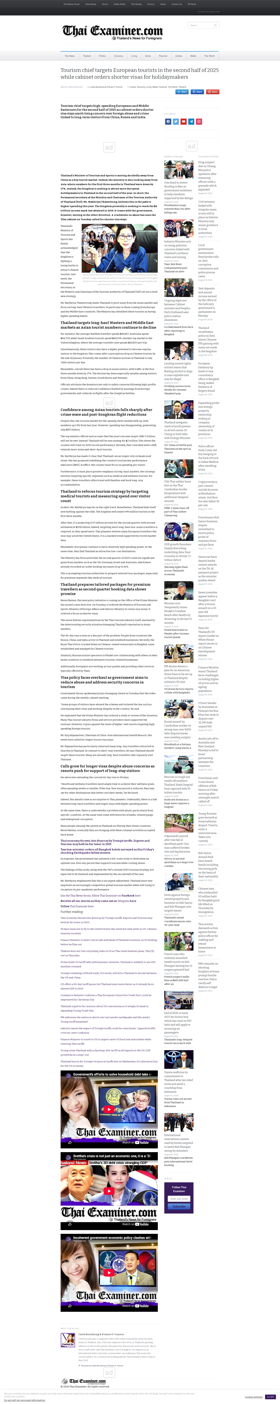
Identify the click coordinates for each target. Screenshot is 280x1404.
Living (134, 55)
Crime (148, 55)
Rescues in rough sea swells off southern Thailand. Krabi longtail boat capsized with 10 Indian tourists (178, 784)
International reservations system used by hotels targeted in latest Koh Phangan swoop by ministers (178, 1143)
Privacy (150, 4)
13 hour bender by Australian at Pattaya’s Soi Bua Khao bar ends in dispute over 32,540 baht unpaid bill (208, 715)
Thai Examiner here (77, 906)
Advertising (90, 4)
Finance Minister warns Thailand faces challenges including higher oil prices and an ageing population (208, 679)
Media (193, 55)
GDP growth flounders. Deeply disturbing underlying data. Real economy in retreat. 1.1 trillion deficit (178, 552)
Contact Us (177, 4)
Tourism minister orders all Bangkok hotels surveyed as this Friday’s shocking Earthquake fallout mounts (107, 851)
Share (199, 91)
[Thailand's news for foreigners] (113, 33)
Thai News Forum (72, 4)
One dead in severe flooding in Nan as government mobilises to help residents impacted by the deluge (178, 190)
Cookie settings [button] (254, 1397)
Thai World (209, 55)
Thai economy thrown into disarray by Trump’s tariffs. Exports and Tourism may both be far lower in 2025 (105, 842)
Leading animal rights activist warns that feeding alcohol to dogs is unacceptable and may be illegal (178, 371)
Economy (118, 55)
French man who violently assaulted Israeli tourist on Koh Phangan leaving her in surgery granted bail (178, 962)
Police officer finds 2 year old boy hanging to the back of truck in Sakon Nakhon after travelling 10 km (208, 458)
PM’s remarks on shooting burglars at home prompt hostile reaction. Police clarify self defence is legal (208, 975)
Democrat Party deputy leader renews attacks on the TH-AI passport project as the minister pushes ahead (208, 568)
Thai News (70, 55)
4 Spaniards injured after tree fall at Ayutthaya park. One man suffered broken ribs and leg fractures (177, 844)
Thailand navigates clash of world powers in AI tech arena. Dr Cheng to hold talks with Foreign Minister (177, 430)
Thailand (87, 55)
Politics (102, 55)
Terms (105, 4)
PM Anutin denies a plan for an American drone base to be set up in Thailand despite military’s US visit (178, 674)
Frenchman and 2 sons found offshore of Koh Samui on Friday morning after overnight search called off (208, 790)
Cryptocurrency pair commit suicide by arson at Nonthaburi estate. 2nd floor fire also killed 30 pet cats (208, 493)
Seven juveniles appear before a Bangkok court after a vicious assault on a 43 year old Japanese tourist (208, 604)
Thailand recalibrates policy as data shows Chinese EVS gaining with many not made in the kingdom (208, 339)
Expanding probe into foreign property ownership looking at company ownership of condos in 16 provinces (208, 418)
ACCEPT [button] (270, 1397)
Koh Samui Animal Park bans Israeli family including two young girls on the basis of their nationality (208, 865)
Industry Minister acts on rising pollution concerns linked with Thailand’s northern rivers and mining (177, 249)
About (163, 4)
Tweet (184, 91)
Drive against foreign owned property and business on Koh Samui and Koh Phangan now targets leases (178, 902)
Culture (178, 55)
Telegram (98, 901)
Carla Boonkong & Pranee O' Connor (106, 86)
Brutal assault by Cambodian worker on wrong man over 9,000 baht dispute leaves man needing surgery (177, 729)
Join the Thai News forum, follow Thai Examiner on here (101, 895)
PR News (192, 4)
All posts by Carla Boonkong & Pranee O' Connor (102, 1365)
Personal (163, 55)
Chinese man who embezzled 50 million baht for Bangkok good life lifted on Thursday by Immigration (208, 900)
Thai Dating (136, 4)
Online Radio (119, 4)
